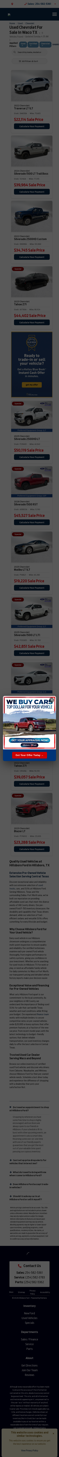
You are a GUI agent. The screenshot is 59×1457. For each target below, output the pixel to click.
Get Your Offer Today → (30, 755)
